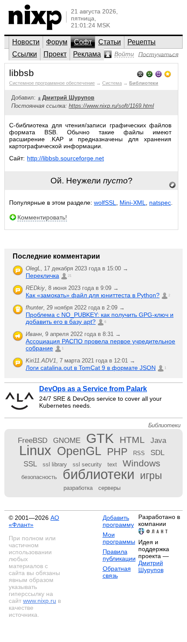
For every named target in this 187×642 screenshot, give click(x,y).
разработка (78, 488)
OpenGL (79, 451)
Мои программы (119, 538)
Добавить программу (118, 521)
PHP (117, 451)
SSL (30, 463)
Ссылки (24, 54)
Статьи (109, 42)
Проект (55, 54)
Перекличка (42, 275)
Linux (35, 450)
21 (69, 276)
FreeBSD (32, 440)
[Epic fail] (140, 73)
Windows (141, 463)
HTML (132, 440)
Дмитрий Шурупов (151, 566)
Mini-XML (133, 202)
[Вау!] (167, 73)
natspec (160, 202)
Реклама (87, 54)
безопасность (39, 477)
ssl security (87, 464)
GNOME (66, 440)
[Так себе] (149, 73)
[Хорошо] (158, 73)
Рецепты (141, 42)
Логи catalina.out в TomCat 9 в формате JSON (91, 367)
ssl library (55, 464)
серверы (109, 488)
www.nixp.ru (39, 600)
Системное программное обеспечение (52, 83)
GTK (100, 438)
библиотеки (98, 474)
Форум (56, 42)
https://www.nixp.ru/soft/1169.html (111, 106)
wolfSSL (105, 202)
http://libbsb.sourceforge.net (65, 158)
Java (158, 440)
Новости (26, 42)
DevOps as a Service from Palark (93, 389)
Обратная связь (117, 572)
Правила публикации (119, 555)
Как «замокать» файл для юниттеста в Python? (93, 295)
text (112, 464)
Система (112, 83)
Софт (83, 42)
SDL (157, 452)
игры (151, 475)
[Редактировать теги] (172, 185)
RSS (139, 453)
